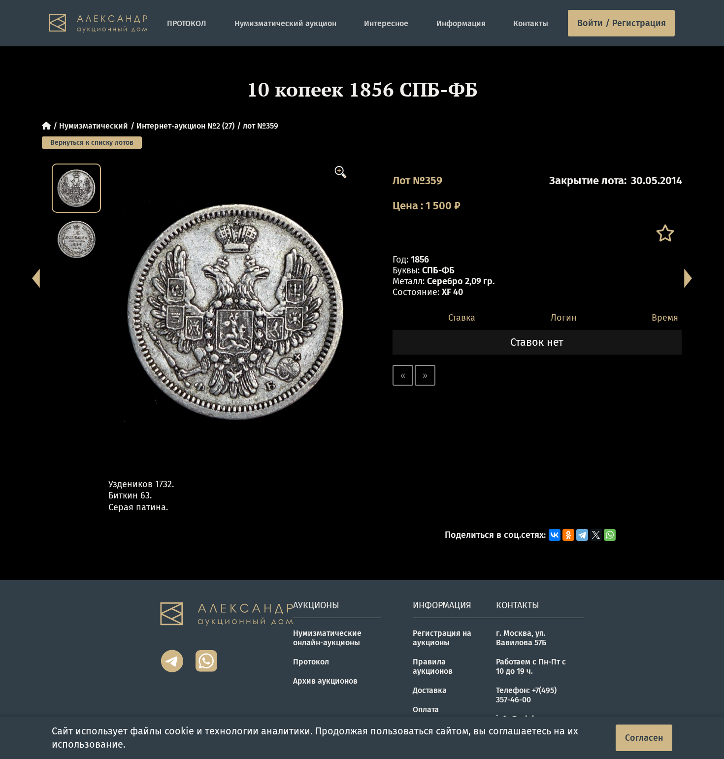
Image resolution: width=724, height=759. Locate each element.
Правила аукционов (433, 666)
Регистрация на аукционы (442, 637)
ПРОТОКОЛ (186, 23)
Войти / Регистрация (621, 23)
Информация (461, 23)
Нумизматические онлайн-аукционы (327, 637)
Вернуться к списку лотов (91, 142)
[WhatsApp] (610, 535)
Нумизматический (93, 126)
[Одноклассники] (568, 535)
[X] (596, 535)
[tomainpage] (98, 23)
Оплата (426, 709)
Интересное (386, 23)
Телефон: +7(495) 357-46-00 (526, 695)
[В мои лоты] (665, 233)
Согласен (644, 737)
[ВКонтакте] (554, 535)
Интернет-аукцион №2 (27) (185, 126)
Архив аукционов (325, 681)
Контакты (530, 23)
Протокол (311, 661)
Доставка (430, 690)
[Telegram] (582, 535)
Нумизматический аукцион (285, 23)
